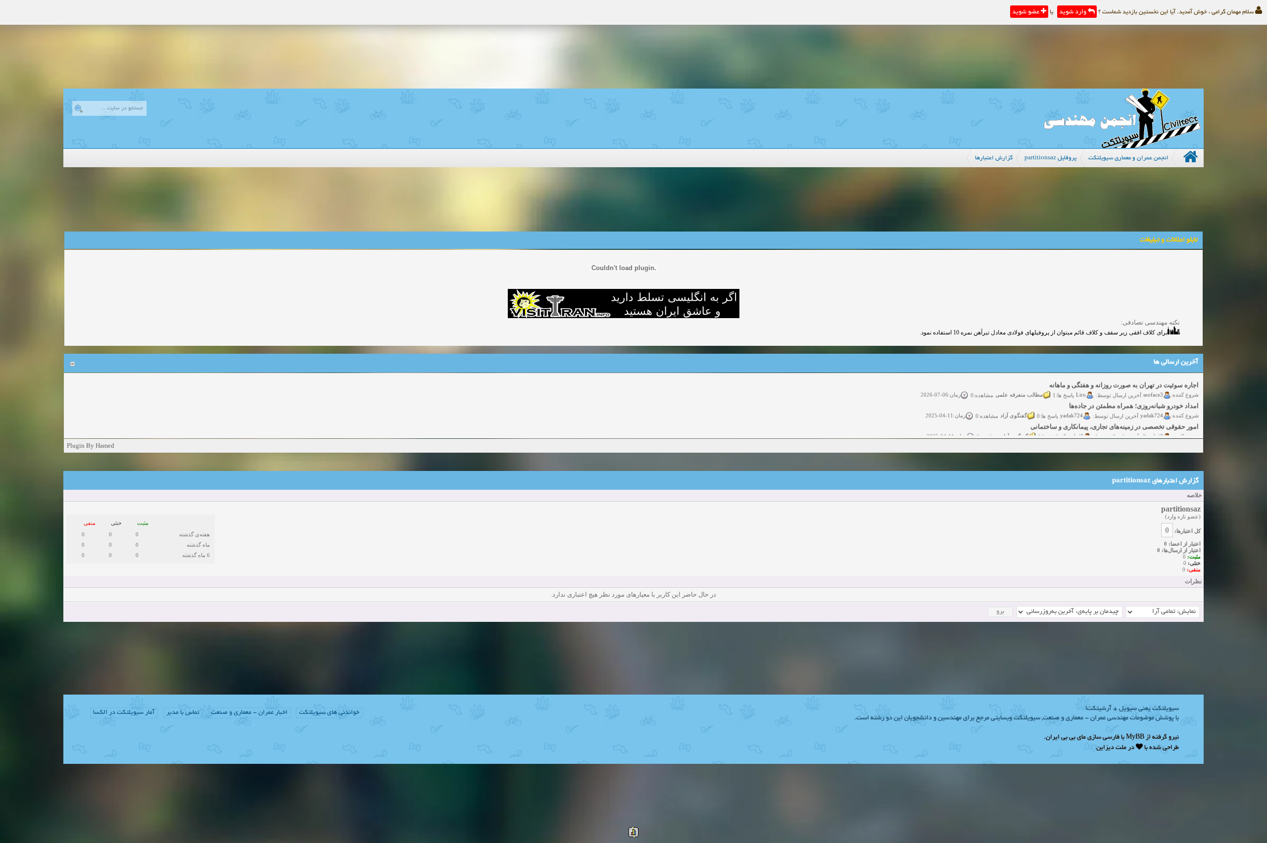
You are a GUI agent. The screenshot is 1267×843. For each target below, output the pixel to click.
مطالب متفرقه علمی (1019, 387)
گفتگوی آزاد (1013, 408)
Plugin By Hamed (90, 445)
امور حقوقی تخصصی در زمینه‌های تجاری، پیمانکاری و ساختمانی (1114, 418)
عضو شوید (1026, 12)
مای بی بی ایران (1066, 737)
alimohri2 (1152, 428)
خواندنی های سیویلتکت (329, 712)
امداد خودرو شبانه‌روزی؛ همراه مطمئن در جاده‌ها (1134, 398)
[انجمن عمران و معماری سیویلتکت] (1122, 145)
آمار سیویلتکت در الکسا (124, 712)
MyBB (1135, 737)
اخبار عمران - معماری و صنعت (249, 712)
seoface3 (1153, 387)
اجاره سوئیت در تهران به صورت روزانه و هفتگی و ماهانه (1124, 377)
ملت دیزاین (1111, 748)
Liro (1081, 387)
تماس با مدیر (182, 712)
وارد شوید (1073, 12)
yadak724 (1151, 408)
